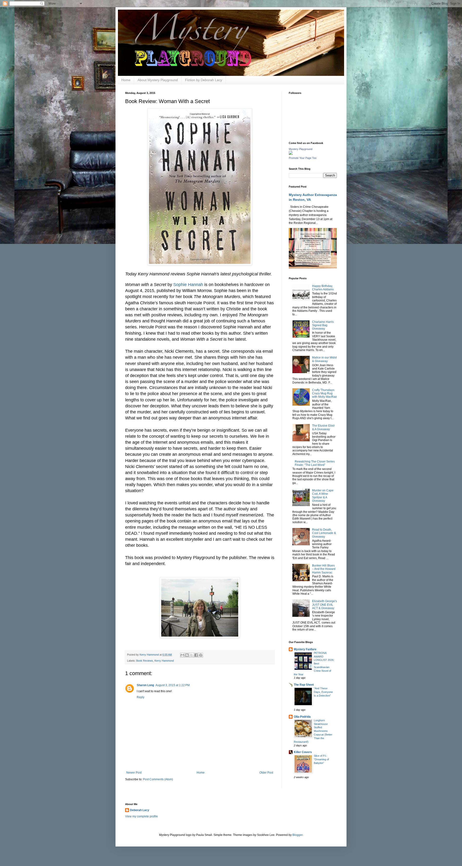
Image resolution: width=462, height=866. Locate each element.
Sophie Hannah (188, 284)
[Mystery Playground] (291, 154)
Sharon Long (145, 685)
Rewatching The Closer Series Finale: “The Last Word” (315, 463)
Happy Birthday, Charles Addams (323, 287)
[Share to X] (191, 655)
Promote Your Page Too (302, 157)
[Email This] (182, 655)
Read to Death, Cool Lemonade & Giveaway (324, 533)
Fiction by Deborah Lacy (203, 80)
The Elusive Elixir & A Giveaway (323, 427)
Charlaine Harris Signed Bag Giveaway (323, 325)
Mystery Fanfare (305, 649)
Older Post (266, 772)
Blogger (297, 835)
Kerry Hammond (164, 660)
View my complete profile (141, 816)
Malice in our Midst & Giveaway (324, 359)
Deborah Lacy (139, 810)
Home (125, 80)
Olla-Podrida (302, 716)
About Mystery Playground (158, 80)
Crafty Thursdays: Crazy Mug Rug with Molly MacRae (324, 393)
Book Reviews (144, 660)
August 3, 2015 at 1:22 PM (172, 685)
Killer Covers (303, 752)
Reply (140, 697)
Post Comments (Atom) (158, 779)
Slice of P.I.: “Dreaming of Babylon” (321, 759)
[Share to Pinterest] (200, 655)
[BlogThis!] (187, 655)
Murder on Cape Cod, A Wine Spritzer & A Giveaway (323, 495)
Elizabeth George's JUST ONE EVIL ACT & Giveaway (324, 604)
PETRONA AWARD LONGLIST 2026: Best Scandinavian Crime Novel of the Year (314, 663)
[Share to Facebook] (196, 655)
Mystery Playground (300, 149)
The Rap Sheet (304, 684)
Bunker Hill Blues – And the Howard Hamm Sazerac (323, 569)
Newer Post (133, 772)
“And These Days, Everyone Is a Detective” (323, 692)
